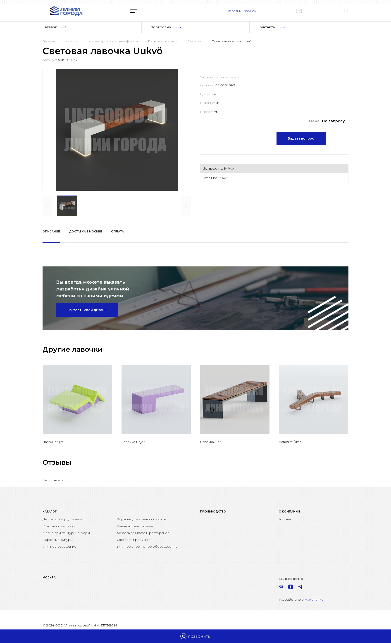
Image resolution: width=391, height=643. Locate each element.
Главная (49, 41)
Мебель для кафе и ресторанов (143, 533)
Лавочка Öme (290, 442)
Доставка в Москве (85, 231)
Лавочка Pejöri (133, 442)
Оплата (117, 231)
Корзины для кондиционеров (141, 519)
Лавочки (194, 41)
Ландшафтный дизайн (135, 526)
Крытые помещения (59, 526)
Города (285, 519)
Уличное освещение (59, 546)
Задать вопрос (301, 138)
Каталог (71, 41)
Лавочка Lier (210, 442)
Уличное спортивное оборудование (147, 546)
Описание (51, 231)
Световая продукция (134, 540)
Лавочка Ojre (53, 442)
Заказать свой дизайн (87, 310)
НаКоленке (314, 599)
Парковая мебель (162, 41)
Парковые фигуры (58, 540)
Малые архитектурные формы (113, 41)
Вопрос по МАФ (218, 168)
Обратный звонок (241, 11)
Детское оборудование (62, 519)
